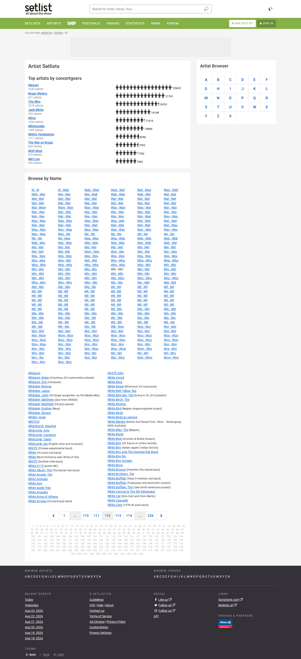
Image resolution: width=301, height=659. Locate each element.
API (156, 616)
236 (151, 516)
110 (86, 516)
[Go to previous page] (53, 515)
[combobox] (150, 8)
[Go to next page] (161, 515)
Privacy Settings (100, 633)
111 (97, 516)
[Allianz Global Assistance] (225, 623)
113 (118, 516)
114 (129, 516)
